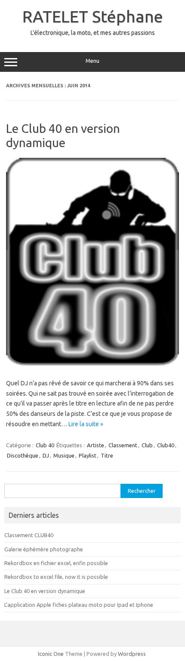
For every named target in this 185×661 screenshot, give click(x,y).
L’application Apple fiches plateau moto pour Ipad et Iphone (78, 605)
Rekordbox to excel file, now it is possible (56, 577)
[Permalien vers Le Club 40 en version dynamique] (92, 364)
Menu (92, 61)
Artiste (95, 445)
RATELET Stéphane (92, 16)
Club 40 (45, 445)
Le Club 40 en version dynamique (44, 591)
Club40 (165, 445)
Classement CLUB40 (28, 535)
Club (147, 445)
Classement (122, 445)
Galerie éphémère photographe (43, 549)
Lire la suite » (85, 424)
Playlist (87, 455)
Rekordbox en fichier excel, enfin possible (56, 563)
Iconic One (51, 654)
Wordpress (132, 654)
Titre (107, 455)
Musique (63, 455)
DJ (46, 455)
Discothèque (22, 455)
